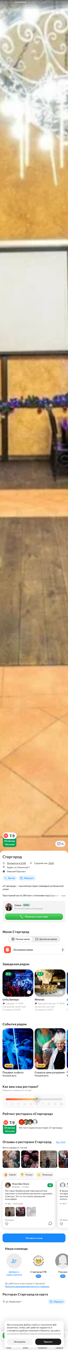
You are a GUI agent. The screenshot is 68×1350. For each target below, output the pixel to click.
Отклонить (19, 1341)
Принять (48, 1341)
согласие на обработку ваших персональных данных (34, 1333)
